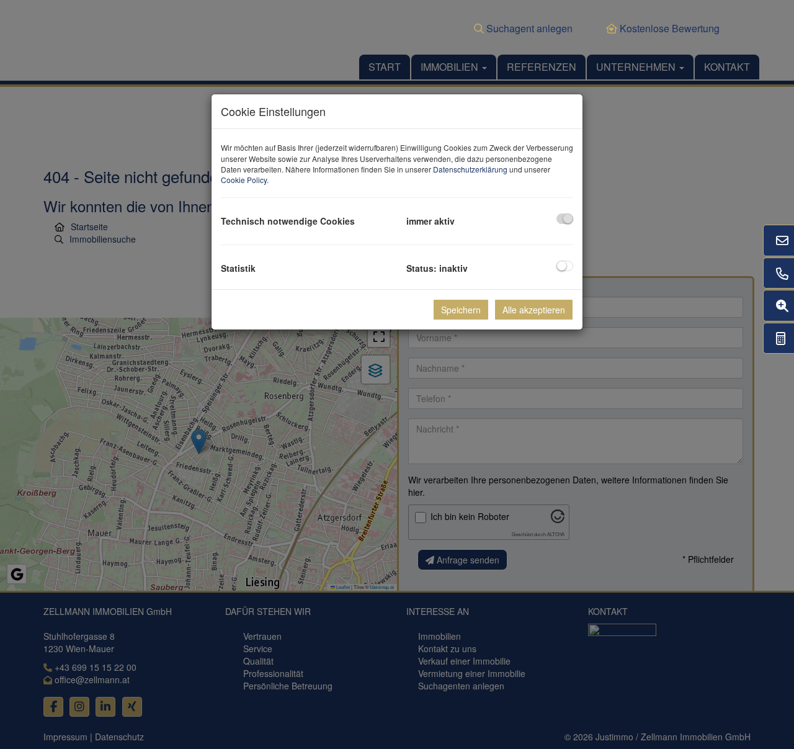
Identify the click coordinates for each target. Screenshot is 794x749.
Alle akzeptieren (533, 309)
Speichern (461, 309)
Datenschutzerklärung (470, 169)
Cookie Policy (244, 179)
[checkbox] (564, 218)
